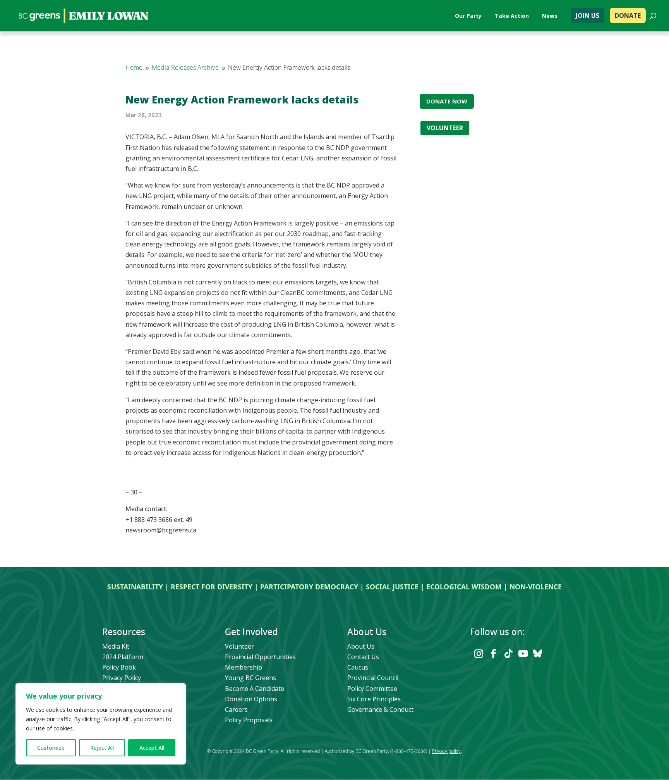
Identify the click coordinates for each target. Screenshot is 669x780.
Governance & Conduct (380, 709)
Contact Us (363, 657)
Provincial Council (372, 677)
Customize (51, 747)
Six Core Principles (374, 699)
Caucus (357, 667)
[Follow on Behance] (538, 654)
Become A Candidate (254, 688)
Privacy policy (446, 751)
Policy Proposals (249, 720)
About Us (360, 646)
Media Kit (115, 646)
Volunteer (239, 646)
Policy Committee (372, 688)
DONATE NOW (446, 101)
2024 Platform (122, 657)
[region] (100, 724)
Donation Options (251, 699)
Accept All (151, 747)
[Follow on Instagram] (479, 654)
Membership (243, 667)
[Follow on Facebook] (494, 654)
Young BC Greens (250, 677)
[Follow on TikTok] (508, 654)
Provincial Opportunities (260, 657)
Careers (236, 709)
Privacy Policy (121, 677)
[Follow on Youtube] (523, 654)
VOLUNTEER (445, 128)
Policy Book (119, 667)
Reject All (102, 747)
